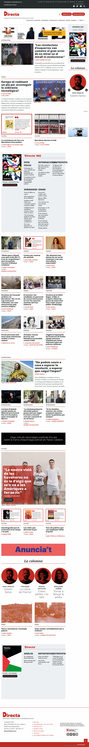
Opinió (68, 20)
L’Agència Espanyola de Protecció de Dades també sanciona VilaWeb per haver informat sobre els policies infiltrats (55, 339)
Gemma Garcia (29, 421)
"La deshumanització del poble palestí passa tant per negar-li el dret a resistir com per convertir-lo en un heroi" (33, 414)
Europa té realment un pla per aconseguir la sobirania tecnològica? (16, 86)
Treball (26, 290)
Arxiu (39, 102)
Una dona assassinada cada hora (43, 662)
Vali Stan (5, 95)
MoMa (9, 423)
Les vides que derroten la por (30, 529)
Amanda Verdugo (11, 505)
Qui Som (40, 1)
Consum (26, 251)
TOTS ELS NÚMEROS (10, 185)
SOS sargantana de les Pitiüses (29, 197)
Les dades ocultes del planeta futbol (44, 174)
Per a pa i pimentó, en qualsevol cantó (29, 225)
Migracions (5, 330)
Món (32, 18)
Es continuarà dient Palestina (29, 657)
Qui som (36, 722)
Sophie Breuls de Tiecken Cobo (12, 145)
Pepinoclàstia (42, 228)
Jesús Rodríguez (7, 309)
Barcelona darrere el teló (45, 140)
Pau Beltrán (29, 307)
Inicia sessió (80, 3)
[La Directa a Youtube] (81, 6)
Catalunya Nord (26, 18)
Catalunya (6, 18)
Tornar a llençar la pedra (58, 594)
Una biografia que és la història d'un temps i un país (11, 530)
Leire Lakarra (7, 633)
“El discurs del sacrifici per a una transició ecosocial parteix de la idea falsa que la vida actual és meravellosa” (58, 170)
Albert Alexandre (8, 267)
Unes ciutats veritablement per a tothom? (49, 630)
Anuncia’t (72, 1)
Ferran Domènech (53, 419)
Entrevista (61, 20)
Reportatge (45, 20)
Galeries (73, 20)
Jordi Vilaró (29, 532)
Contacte (81, 1)
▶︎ (87, 90)
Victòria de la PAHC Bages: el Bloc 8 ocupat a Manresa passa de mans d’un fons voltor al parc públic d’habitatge (54, 299)
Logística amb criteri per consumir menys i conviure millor (30, 203)
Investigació (53, 20)
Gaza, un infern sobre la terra (43, 657)
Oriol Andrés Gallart (43, 60)
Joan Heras (39, 633)
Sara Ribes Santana (31, 260)
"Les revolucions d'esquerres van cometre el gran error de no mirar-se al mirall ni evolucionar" (50, 51)
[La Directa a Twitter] (77, 6)
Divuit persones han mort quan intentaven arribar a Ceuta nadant (11, 337)
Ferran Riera (6, 534)
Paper (81, 20)
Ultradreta (5, 251)
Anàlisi (3, 77)
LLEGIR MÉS (8, 500)
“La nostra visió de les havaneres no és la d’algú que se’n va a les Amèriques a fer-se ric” (18, 481)
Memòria (26, 330)
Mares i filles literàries (42, 199)
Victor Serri (9, 65)
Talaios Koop (74, 744)
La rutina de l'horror (25, 590)
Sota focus (29, 20)
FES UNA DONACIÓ (78, 14)
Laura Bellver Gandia (32, 343)
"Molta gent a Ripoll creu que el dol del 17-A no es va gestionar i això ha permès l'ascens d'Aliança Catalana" (10, 260)
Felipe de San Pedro (36, 345)
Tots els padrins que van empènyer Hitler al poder (55, 530)
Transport (4, 290)
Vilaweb (54, 348)
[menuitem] (6, 18)
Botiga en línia (50, 1)
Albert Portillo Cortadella (55, 536)
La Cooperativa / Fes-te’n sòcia (43, 724)
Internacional (6, 40)
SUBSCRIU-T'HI (67, 14)
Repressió (49, 330)
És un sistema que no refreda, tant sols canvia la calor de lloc (43, 223)
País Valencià (14, 18)
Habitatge (49, 290)
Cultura (4, 136)
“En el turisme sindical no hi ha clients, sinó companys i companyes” (29, 218)
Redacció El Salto (8, 343)
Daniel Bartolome (11, 382)
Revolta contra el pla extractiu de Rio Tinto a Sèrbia (44, 167)
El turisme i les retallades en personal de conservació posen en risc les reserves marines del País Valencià (33, 299)
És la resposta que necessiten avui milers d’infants (43, 216)
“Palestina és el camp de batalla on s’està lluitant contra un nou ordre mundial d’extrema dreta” (58, 661)
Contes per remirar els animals (32, 256)
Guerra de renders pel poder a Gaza (42, 194)
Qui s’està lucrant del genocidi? (29, 661)
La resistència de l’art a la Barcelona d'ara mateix (12, 141)
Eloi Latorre (40, 143)
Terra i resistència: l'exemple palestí (14, 630)
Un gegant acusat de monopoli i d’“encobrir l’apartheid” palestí (29, 180)
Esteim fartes (8, 590)
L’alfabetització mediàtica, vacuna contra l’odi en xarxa (29, 210)
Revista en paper (39, 731)
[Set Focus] (59, 14)
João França (51, 307)
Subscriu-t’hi (38, 726)
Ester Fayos (51, 265)
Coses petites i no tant (41, 594)
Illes (19, 18)
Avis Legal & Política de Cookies (44, 735)
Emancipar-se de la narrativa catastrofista (43, 209)
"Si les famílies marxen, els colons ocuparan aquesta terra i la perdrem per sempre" (55, 413)
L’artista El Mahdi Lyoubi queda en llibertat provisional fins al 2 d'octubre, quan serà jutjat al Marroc (10, 414)
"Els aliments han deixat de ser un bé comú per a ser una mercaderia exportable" (54, 259)
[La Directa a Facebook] (74, 6)
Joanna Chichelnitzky (8, 271)
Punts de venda (62, 1)
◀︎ (69, 90)
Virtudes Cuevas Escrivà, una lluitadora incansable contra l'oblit (33, 337)
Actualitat (37, 20)
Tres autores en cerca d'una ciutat (43, 203)
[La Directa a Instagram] (84, 6)
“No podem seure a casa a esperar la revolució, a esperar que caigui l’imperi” (48, 366)
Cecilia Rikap (6, 94)
